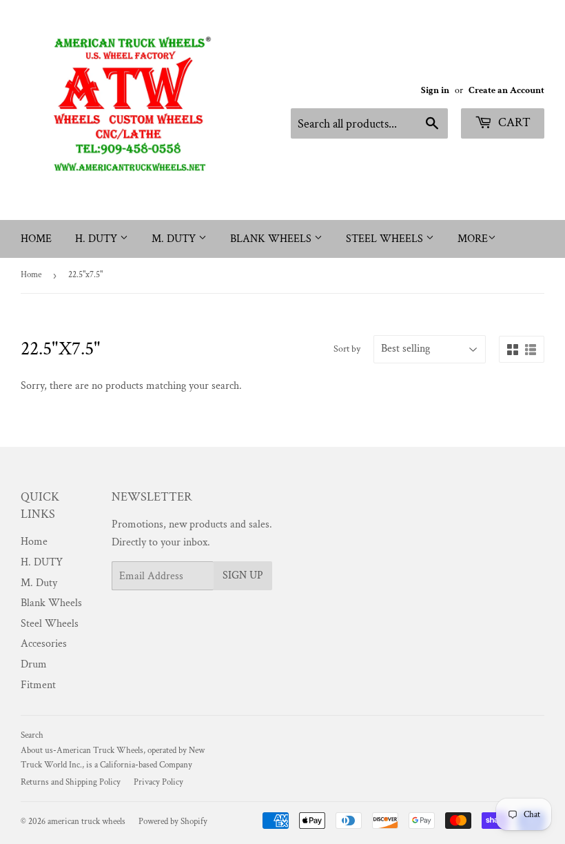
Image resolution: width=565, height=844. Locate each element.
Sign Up (243, 575)
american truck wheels (86, 821)
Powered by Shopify (172, 821)
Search (32, 735)
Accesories (44, 643)
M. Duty (175, 239)
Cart (513, 122)
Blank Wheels (272, 239)
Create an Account (506, 90)
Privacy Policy (158, 782)
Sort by (346, 349)
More (473, 239)
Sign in (435, 90)
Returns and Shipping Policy (71, 782)
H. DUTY (97, 239)
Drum (34, 664)
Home (36, 239)
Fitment (38, 685)
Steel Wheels (386, 239)
